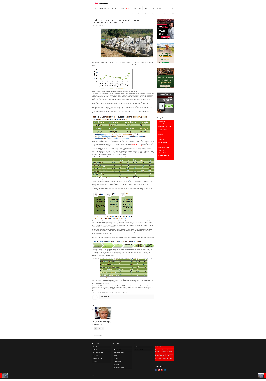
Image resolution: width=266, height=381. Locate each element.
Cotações (161, 131)
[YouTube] (162, 370)
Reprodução (116, 364)
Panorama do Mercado (164, 147)
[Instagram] (159, 370)
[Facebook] (156, 370)
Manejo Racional (117, 349)
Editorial (161, 134)
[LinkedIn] (165, 370)
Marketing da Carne (163, 142)
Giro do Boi (140, 13)
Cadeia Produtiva (131, 13)
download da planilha (135, 144)
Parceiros (161, 150)
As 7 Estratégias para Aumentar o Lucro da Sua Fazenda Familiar (164, 359)
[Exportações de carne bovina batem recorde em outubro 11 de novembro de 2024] (4, 375)
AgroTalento (162, 121)
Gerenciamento (117, 346)
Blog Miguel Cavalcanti (98, 352)
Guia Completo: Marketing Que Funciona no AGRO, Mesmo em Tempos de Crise (164, 350)
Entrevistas (95, 361)
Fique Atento (162, 137)
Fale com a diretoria (139, 349)
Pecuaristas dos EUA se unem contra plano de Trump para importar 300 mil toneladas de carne (101, 323)
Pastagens (116, 358)
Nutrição (115, 355)
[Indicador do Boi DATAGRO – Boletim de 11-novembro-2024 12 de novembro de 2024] (262, 375)
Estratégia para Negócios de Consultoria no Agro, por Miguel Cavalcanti (164, 355)
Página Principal (96, 346)
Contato (136, 346)
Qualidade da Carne (118, 361)
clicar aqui (139, 145)
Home (123, 13)
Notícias (161, 144)
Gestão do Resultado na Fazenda (162, 346)
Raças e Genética (163, 152)
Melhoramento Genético (119, 352)
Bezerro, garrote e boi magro (165, 126)
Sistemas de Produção (164, 155)
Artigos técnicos (163, 123)
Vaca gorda (161, 158)
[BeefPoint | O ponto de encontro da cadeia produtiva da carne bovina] (101, 3)
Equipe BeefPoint (105, 296)
